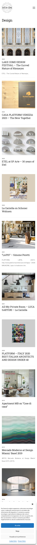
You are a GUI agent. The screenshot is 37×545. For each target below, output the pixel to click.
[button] (32, 504)
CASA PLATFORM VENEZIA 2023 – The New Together (17, 116)
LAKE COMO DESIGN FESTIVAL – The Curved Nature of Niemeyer (15, 65)
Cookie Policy (13, 541)
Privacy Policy (22, 541)
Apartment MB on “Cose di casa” (16, 405)
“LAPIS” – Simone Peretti (16, 255)
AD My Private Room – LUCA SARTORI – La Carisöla (18, 308)
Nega (17, 531)
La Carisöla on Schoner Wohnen (14, 210)
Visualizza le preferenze (17, 537)
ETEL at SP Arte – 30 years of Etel (18, 163)
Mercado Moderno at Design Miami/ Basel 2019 (17, 452)
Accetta (17, 525)
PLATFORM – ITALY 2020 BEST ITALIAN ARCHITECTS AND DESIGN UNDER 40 (18, 356)
